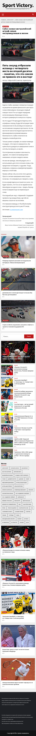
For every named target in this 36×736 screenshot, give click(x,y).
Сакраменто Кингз (7, 511)
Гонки (4, 479)
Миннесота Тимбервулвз (9, 504)
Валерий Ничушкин (7, 475)
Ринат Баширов (12, 507)
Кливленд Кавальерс (20, 489)
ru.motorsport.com (16, 210)
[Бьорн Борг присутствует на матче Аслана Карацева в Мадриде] (18, 636)
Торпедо (11, 515)
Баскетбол (25, 468)
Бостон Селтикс (6, 471)
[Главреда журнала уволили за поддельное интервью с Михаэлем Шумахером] (18, 247)
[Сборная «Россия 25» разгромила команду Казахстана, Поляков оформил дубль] (7, 370)
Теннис (4, 515)
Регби (15, 402)
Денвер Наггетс (12, 479)
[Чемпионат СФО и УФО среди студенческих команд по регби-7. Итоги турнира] (7, 454)
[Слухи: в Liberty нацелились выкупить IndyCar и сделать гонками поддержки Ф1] (18, 311)
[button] (3, 14)
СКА (32, 507)
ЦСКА (27, 522)
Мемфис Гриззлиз (7, 500)
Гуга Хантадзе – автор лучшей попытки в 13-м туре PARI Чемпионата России (23, 406)
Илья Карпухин (18, 486)
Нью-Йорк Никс (27, 504)
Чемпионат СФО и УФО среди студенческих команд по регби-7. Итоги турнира (23, 453)
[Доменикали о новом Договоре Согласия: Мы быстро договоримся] (18, 279)
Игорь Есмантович (21, 482)
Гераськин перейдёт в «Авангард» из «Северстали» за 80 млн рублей (23, 382)
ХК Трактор (14, 522)
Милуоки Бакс (26, 500)
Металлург (17, 500)
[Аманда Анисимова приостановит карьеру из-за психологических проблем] (18, 669)
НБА (20, 504)
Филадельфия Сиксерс (8, 518)
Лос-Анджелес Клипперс (22, 493)
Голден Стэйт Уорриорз (21, 475)
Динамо (21, 479)
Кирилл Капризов (7, 489)
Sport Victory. (18, 5)
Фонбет (19, 518)
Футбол (26, 518)
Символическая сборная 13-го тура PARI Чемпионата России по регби (23, 418)
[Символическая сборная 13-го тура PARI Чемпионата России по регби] (7, 418)
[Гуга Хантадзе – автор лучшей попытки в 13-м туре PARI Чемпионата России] (7, 406)
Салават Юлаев (19, 511)
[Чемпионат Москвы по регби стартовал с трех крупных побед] (7, 430)
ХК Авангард (5, 522)
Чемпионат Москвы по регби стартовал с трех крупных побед (23, 429)
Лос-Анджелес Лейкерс (8, 497)
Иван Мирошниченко (8, 482)
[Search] (33, 14)
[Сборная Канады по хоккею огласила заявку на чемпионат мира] (18, 537)
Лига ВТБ (30, 489)
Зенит (27, 479)
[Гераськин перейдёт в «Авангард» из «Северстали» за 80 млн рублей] (7, 382)
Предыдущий (18, 218)
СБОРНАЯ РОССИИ (23, 507)
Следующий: (19, 225)
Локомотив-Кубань (7, 493)
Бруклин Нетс (17, 471)
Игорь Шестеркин (7, 486)
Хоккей (4, 354)
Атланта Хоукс (15, 468)
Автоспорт (5, 26)
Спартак (28, 511)
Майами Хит (21, 497)
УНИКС (17, 515)
